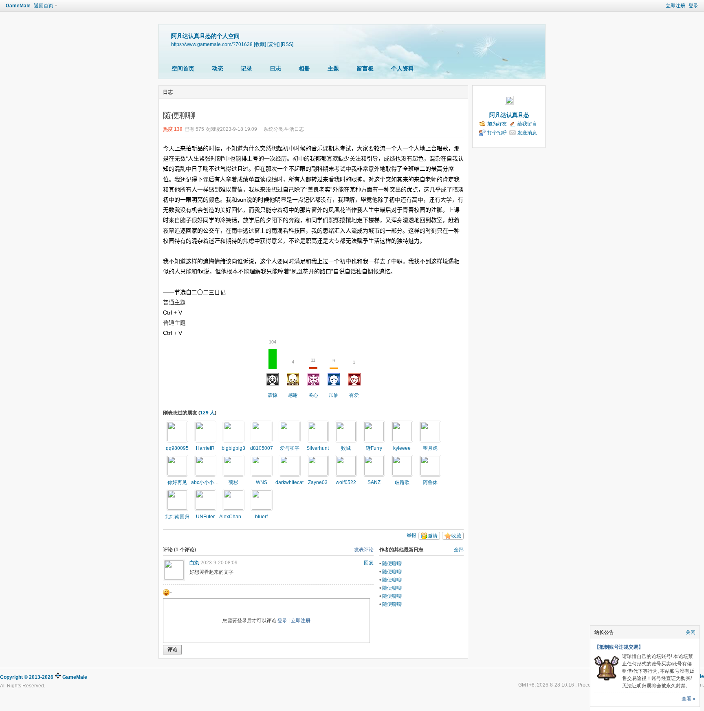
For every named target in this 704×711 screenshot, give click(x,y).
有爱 (354, 379)
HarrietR (205, 448)
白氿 (194, 563)
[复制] (273, 44)
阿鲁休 (430, 482)
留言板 (365, 68)
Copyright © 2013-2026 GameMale (43, 677)
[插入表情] (167, 592)
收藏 (456, 536)
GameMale (18, 6)
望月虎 (430, 448)
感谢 (293, 378)
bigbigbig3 (233, 448)
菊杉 (233, 482)
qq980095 (177, 448)
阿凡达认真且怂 (509, 115)
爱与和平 (289, 448)
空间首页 (183, 68)
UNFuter (205, 516)
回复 (369, 563)
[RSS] (287, 44)
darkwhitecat (289, 482)
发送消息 (527, 133)
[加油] (374, 431)
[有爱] (233, 466)
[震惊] (177, 431)
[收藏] (260, 44)
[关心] (262, 466)
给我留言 (527, 124)
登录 (693, 6)
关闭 (690, 632)
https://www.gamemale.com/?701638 (212, 44)
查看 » (688, 699)
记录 (246, 68)
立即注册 (675, 6)
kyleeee (402, 448)
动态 (217, 68)
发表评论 (364, 550)
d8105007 (261, 448)
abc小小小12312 (209, 482)
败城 (346, 448)
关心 (313, 378)
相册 (304, 68)
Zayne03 (318, 482)
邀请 (433, 536)
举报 (411, 535)
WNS (261, 482)
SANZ (374, 482)
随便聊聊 (392, 563)
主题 (333, 68)
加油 (334, 378)
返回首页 (43, 6)
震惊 (272, 373)
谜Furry (374, 448)
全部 (459, 550)
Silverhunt (317, 448)
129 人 (207, 413)
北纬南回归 (177, 516)
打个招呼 (497, 133)
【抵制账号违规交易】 (618, 647)
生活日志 (294, 129)
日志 (275, 68)
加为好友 (497, 124)
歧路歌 (402, 482)
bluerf (261, 516)
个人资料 (402, 68)
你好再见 (177, 482)
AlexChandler (234, 516)
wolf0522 (346, 482)
